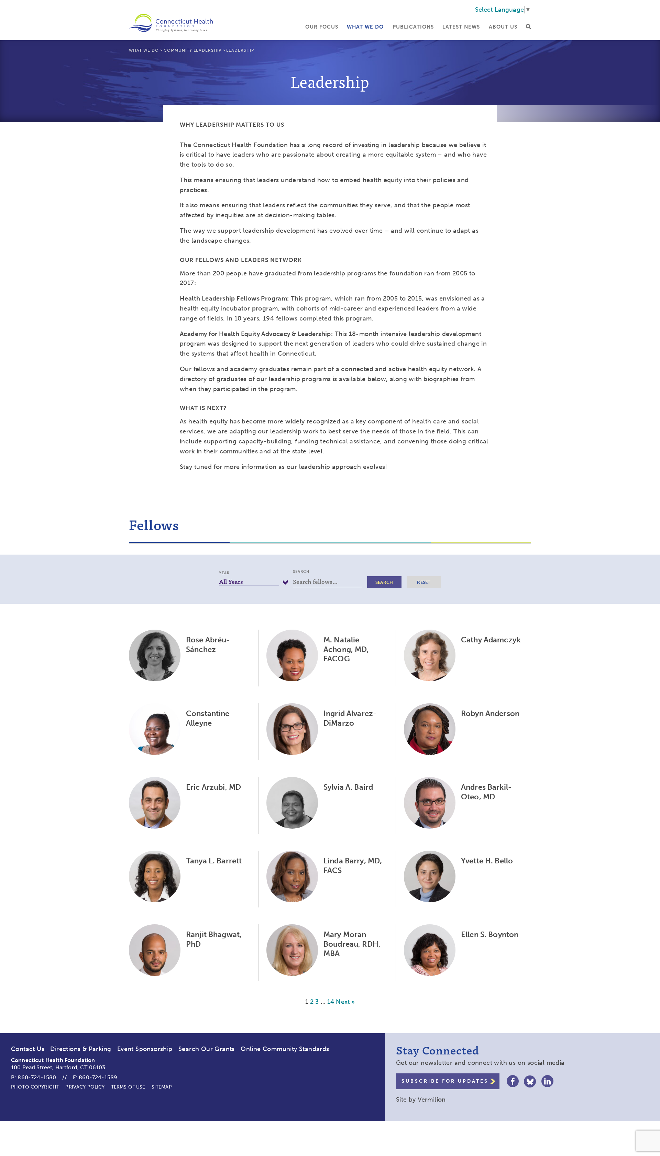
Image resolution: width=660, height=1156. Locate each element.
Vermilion (432, 1099)
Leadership (240, 50)
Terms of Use (128, 1087)
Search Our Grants (206, 1049)
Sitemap (162, 1087)
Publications (413, 27)
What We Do (365, 27)
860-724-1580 (37, 1077)
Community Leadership (192, 50)
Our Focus (321, 27)
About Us (503, 27)
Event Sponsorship (145, 1049)
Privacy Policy (84, 1087)
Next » (345, 1002)
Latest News (461, 27)
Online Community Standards (285, 1049)
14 (330, 1002)
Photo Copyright (35, 1087)
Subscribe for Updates (445, 1081)
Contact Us (27, 1049)
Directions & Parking (80, 1049)
